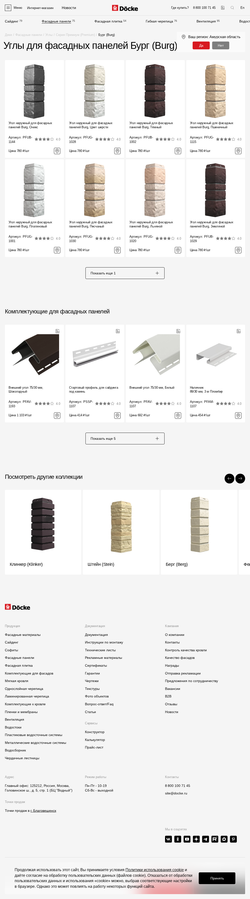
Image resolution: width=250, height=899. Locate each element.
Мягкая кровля (16, 681)
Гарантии (92, 673)
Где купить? (180, 7)
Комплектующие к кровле (25, 704)
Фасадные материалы (23, 635)
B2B (168, 696)
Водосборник (15, 750)
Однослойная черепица (24, 689)
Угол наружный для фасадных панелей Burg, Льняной (151, 224)
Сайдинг (11, 21)
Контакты (172, 642)
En (242, 8)
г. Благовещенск (43, 811)
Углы (48, 35)
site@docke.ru (176, 793)
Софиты (11, 650)
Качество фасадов (180, 658)
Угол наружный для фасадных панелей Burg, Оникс (30, 125)
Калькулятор (95, 740)
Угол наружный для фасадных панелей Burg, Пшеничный (211, 125)
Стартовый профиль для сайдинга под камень (93, 390)
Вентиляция (206, 21)
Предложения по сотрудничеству (191, 681)
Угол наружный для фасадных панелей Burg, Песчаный (91, 224)
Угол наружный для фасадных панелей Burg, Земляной (211, 224)
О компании (174, 635)
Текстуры (92, 689)
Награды (172, 665)
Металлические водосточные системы (35, 743)
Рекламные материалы (103, 658)
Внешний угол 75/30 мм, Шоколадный (26, 390)
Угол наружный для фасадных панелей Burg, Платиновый (30, 224)
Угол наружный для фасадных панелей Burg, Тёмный (151, 125)
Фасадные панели (56, 21)
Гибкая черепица (159, 21)
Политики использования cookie (154, 870)
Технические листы (100, 650)
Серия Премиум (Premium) (75, 35)
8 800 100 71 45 (177, 786)
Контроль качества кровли (186, 650)
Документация (96, 635)
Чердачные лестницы (22, 758)
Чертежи (92, 681)
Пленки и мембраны (21, 712)
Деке (8, 35)
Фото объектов (97, 696)
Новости (171, 712)
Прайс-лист (94, 747)
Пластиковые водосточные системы (33, 735)
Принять (217, 878)
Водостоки (13, 727)
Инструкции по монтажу (104, 642)
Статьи (90, 712)
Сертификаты (96, 665)
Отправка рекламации (183, 673)
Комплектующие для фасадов (29, 673)
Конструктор (94, 732)
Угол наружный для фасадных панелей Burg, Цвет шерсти (91, 125)
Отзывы (171, 704)
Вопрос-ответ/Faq (99, 704)
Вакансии (172, 689)
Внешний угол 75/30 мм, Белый (151, 387)
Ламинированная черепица (27, 696)
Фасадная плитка (108, 21)
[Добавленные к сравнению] (222, 7)
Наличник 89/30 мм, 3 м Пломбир (206, 390)
